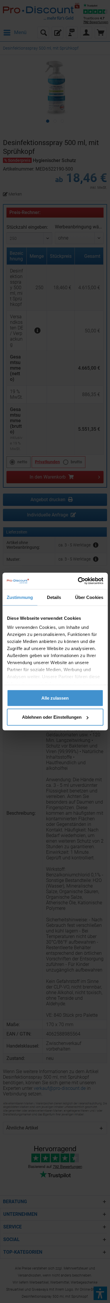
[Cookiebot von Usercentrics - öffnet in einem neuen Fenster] (78, 581)
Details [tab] (54, 597)
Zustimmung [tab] (20, 597)
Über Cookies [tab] (89, 597)
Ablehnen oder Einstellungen (52, 717)
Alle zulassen (55, 697)
